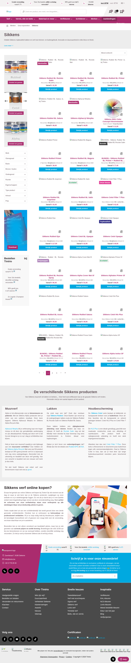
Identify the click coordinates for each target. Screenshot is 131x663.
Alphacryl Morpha (11, 429)
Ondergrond (10, 174)
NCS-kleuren (105, 602)
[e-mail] (10, 571)
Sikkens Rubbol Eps (51, 236)
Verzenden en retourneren (12, 602)
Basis (8, 164)
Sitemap (38, 614)
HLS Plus (94, 429)
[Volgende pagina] (61, 372)
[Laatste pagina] (65, 372)
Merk (7, 153)
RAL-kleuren (105, 598)
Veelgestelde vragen (10, 595)
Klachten (5, 605)
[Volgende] (25, 101)
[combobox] (53, 11)
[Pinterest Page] (23, 639)
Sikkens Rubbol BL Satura (51, 118)
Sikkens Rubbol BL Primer (112, 78)
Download (12, 247)
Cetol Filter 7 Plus (114, 444)
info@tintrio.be (10, 559)
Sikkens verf (73, 605)
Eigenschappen (11, 185)
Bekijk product (51, 89)
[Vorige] (6, 101)
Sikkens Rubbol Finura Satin (82, 355)
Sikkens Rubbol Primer (51, 158)
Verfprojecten (105, 617)
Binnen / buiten (11, 169)
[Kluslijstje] (116, 11)
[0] (105, 3)
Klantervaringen (41, 605)
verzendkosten (58, 651)
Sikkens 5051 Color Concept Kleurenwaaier (113, 120)
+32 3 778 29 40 (10, 563)
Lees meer (7, 45)
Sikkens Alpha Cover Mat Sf (82, 275)
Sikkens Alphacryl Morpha (82, 118)
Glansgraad (10, 158)
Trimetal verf (73, 611)
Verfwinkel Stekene (42, 602)
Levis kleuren (105, 605)
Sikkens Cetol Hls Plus (113, 315)
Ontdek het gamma (15, 82)
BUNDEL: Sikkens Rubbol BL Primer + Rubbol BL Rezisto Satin (113, 159)
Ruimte (8, 180)
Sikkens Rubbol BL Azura (51, 315)
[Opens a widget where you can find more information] (123, 659)
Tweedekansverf (74, 595)
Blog (102, 614)
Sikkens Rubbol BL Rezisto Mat (82, 79)
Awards (38, 608)
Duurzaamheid (41, 598)
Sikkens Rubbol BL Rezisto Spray (51, 276)
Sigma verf (72, 602)
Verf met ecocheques (76, 598)
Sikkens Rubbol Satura (82, 315)
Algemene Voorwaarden (49, 657)
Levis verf (71, 608)
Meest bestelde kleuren (109, 608)
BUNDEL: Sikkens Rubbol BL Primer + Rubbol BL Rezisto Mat (51, 355)
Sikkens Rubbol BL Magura (82, 158)
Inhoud (8, 195)
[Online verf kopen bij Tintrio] (9, 11)
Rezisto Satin (69, 431)
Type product (10, 190)
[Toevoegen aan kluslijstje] (60, 73)
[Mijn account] (111, 11)
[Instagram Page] (10, 639)
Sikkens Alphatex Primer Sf (113, 275)
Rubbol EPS (73, 447)
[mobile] (4, 571)
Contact (5, 608)
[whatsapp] (16, 571)
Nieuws (38, 611)
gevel (30, 470)
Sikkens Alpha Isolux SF (113, 354)
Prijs (7, 201)
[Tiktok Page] (35, 639)
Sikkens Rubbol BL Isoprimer (51, 198)
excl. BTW (114, 3)
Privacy (61, 657)
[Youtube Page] (16, 639)
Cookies (69, 657)
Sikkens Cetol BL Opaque (82, 236)
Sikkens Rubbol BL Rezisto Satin (51, 79)
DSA (82, 447)
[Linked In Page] (29, 639)
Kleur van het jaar (107, 611)
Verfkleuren (105, 595)
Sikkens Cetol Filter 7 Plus (112, 197)
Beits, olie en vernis (76, 614)
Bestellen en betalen (10, 598)
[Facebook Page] (4, 639)
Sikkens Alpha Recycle (15, 449)
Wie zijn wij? (40, 595)
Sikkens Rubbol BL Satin (82, 197)
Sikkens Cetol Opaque (113, 236)
